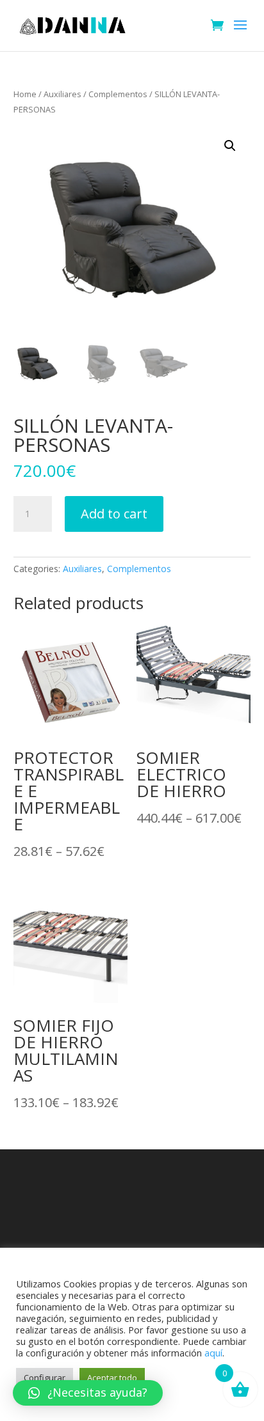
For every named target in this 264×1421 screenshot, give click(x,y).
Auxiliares (62, 94)
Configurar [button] (44, 1377)
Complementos (117, 94)
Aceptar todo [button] (112, 1377)
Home (25, 94)
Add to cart (114, 513)
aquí (213, 1352)
